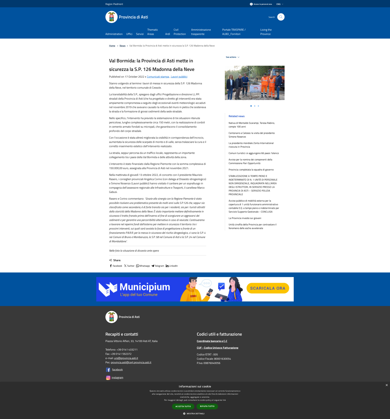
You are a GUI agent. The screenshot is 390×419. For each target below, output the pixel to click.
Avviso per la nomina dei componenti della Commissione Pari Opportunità (250, 161)
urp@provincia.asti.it (126, 358)
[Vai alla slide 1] (251, 106)
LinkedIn (173, 266)
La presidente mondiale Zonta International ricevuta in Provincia (251, 145)
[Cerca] (281, 17)
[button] (194, 413)
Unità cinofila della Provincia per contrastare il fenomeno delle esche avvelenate (253, 226)
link (224, 400)
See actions (231, 57)
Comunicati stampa (158, 77)
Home (112, 45)
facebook (117, 369)
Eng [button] (279, 4)
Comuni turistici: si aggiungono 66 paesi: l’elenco (254, 153)
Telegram (159, 266)
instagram (117, 377)
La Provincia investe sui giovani (245, 218)
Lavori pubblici (179, 77)
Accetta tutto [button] (183, 406)
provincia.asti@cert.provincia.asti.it (131, 362)
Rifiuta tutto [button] (207, 406)
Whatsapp (144, 266)
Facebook (117, 266)
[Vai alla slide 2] (254, 106)
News (123, 45)
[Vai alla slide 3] (258, 106)
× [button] (386, 385)
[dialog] (195, 400)
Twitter (131, 266)
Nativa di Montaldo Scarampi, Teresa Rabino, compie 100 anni (252, 124)
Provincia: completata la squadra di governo (251, 169)
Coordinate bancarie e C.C (212, 341)
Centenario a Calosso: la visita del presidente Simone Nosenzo (252, 134)
